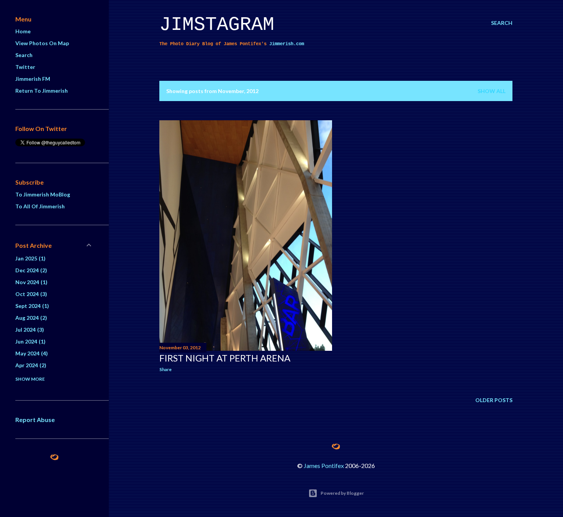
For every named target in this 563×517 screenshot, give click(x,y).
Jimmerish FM (32, 78)
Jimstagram (216, 25)
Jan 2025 (29, 258)
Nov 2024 (30, 282)
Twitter (25, 67)
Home (23, 31)
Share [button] (165, 369)
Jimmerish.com (286, 44)
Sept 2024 (31, 306)
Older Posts (493, 400)
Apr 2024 (29, 365)
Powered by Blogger (342, 493)
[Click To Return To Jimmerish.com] (54, 458)
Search (24, 55)
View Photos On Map (42, 43)
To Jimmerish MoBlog (42, 194)
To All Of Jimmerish (40, 206)
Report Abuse (35, 419)
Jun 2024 (29, 341)
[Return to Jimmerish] (336, 446)
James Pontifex (324, 465)
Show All (492, 91)
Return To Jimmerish (41, 90)
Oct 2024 (30, 294)
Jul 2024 (28, 329)
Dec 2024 (30, 270)
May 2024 (30, 353)
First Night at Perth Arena (224, 357)
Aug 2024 (30, 317)
